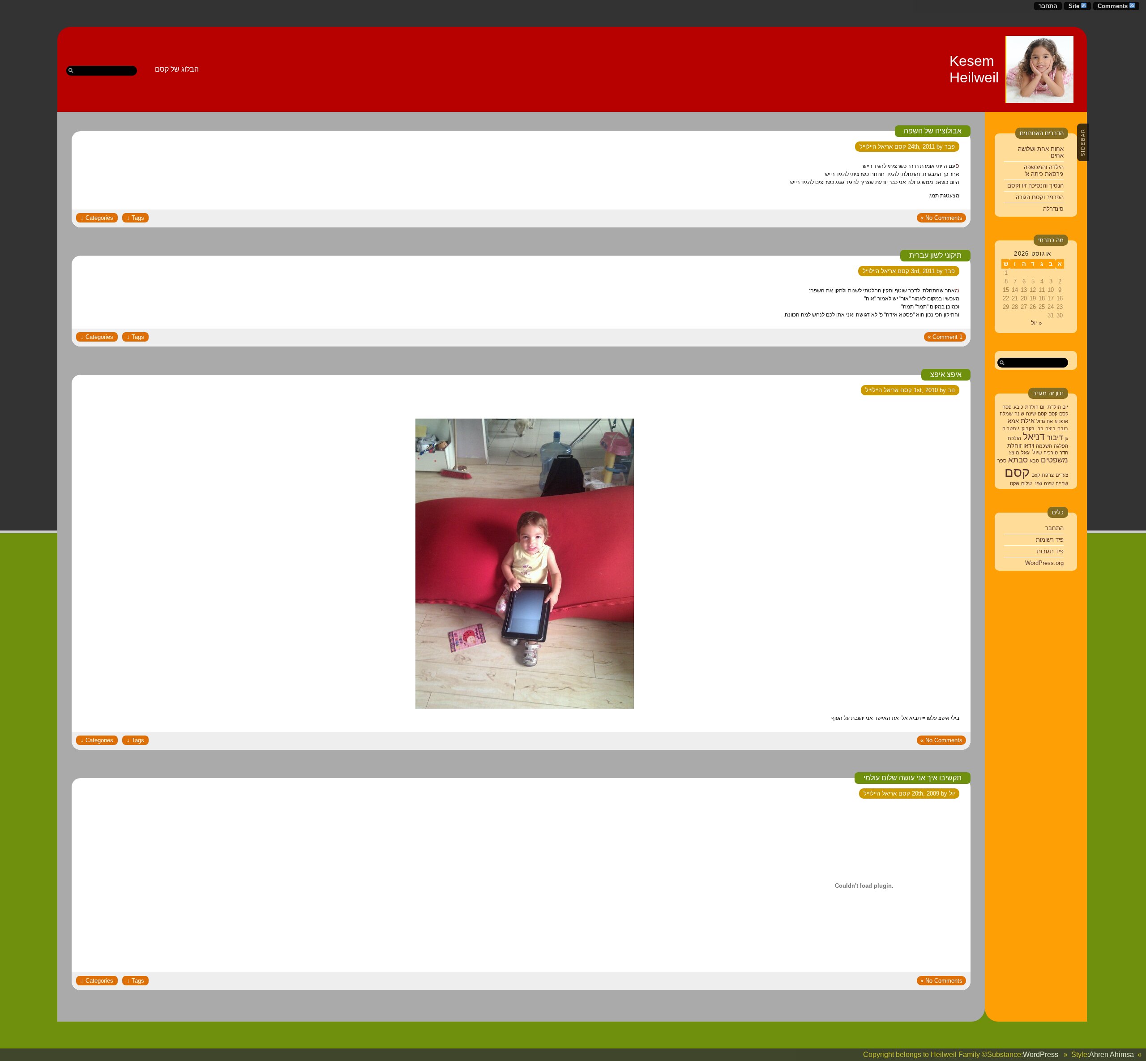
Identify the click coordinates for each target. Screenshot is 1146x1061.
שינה (1031, 413)
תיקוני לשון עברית (935, 255)
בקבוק (1028, 428)
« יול (1036, 323)
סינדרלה (1053, 208)
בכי (1039, 428)
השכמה (1044, 446)
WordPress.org (1044, 563)
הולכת (1014, 438)
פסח (1007, 407)
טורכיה (1050, 452)
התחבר (1048, 6)
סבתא (1018, 460)
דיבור (1055, 437)
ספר (1001, 460)
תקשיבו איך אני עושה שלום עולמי (913, 778)
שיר (1038, 483)
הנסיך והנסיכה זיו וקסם (1035, 185)
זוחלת (1014, 445)
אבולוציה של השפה (933, 131)
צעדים (1062, 475)
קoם (1035, 475)
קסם (1063, 413)
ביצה (1050, 428)
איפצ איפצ (946, 374)
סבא (1034, 460)
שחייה (1062, 483)
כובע (1018, 407)
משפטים (1054, 460)
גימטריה (1011, 428)
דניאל (1034, 437)
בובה (1062, 428)
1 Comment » (945, 337)
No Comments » (941, 217)
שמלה (1006, 413)
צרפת (1048, 475)
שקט (1014, 483)
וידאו (1028, 445)
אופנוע (1061, 421)
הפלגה (1061, 446)
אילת (1028, 420)
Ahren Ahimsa (1111, 1054)
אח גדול (1044, 421)
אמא (1013, 421)
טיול (1037, 452)
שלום (1026, 483)
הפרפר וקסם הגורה (1040, 197)
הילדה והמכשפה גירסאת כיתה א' (1044, 170)
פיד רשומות (1050, 539)
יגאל (1026, 452)
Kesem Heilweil (974, 69)
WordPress (1040, 1054)
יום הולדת (1058, 407)
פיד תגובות (1050, 551)
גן (1066, 438)
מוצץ (1014, 452)
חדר (1064, 452)
